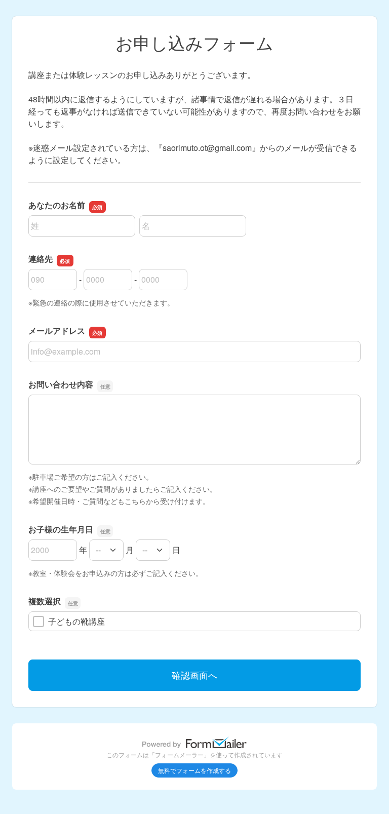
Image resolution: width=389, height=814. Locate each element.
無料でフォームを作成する (194, 770)
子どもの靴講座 (76, 621)
